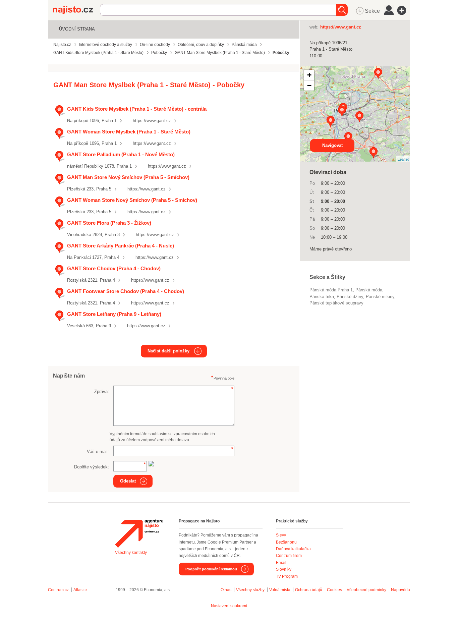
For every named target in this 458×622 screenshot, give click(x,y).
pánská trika (321, 296)
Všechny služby (251, 589)
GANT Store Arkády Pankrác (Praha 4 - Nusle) (120, 245)
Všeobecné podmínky (366, 589)
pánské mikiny (380, 296)
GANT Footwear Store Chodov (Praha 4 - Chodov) (125, 291)
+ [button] (309, 75)
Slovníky (283, 569)
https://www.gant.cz (152, 120)
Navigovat (332, 145)
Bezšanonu (286, 542)
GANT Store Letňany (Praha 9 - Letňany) (114, 314)
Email (281, 562)
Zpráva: (101, 391)
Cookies (334, 589)
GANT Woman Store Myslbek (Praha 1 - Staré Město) (128, 131)
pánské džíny (350, 296)
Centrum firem (289, 555)
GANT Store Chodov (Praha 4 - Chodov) (114, 268)
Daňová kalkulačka (293, 549)
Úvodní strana (77, 29)
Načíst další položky (168, 350)
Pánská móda (368, 289)
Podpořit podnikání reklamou (211, 569)
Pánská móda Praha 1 (331, 289)
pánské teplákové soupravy (336, 302)
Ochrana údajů (308, 589)
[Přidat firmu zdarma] (403, 10)
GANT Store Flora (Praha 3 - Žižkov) (109, 223)
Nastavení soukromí (229, 606)
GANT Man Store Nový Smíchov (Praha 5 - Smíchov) (128, 177)
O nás (226, 589)
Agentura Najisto (139, 533)
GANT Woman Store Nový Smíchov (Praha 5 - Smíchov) (132, 200)
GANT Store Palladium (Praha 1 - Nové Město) (121, 154)
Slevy (281, 535)
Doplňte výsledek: (91, 466)
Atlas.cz (80, 589)
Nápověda (400, 589)
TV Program (287, 576)
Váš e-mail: (98, 451)
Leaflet (403, 159)
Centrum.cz (58, 589)
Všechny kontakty (131, 552)
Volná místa (279, 589)
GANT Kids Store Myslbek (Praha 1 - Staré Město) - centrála (137, 109)
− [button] (309, 85)
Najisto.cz (76, 10)
